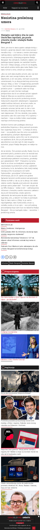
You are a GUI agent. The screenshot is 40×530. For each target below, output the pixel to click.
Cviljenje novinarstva (9, 332)
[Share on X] (7, 257)
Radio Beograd (15, 263)
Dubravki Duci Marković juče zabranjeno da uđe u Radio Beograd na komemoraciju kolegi (19, 247)
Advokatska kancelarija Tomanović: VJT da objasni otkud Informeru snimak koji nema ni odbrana (18, 240)
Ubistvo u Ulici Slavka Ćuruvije (13, 360)
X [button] (33, 528)
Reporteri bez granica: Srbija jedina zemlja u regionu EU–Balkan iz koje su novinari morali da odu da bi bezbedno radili (19, 452)
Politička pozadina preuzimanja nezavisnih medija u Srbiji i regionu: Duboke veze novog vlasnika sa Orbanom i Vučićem (18, 423)
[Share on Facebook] (3, 257)
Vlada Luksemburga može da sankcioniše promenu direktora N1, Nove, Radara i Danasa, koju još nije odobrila (19, 485)
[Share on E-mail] (15, 257)
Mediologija (5, 14)
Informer (5, 263)
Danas (8, 30)
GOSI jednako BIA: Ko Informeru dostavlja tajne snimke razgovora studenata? (19, 233)
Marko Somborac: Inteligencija (13, 228)
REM (5, 8)
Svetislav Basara (28, 263)
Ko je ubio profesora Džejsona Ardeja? (16, 393)
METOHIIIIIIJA (7, 225)
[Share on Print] (11, 257)
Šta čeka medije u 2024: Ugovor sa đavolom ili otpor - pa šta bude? (19, 298)
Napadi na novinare (20, 8)
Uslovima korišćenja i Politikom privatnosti (17, 528)
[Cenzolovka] (20, 3)
